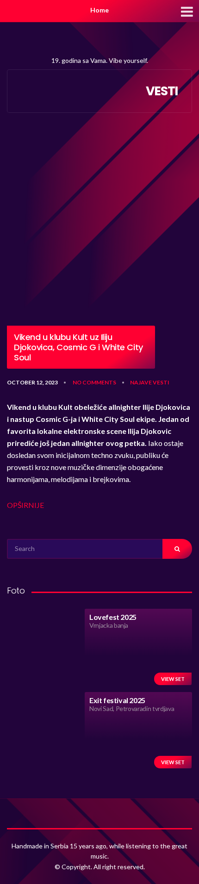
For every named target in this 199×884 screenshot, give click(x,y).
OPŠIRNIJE (25, 505)
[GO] (177, 549)
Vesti (161, 382)
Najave (141, 382)
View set (173, 679)
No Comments (94, 382)
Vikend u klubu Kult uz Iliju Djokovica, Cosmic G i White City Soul (78, 347)
